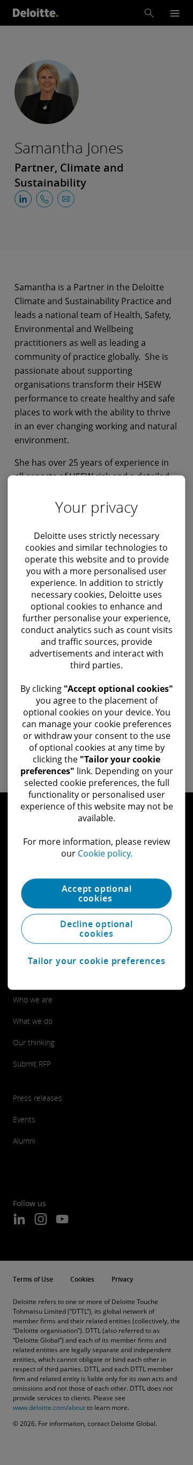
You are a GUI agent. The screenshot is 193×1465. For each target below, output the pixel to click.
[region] (96, 732)
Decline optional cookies (96, 928)
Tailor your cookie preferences (97, 961)
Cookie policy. (105, 853)
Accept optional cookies (97, 893)
